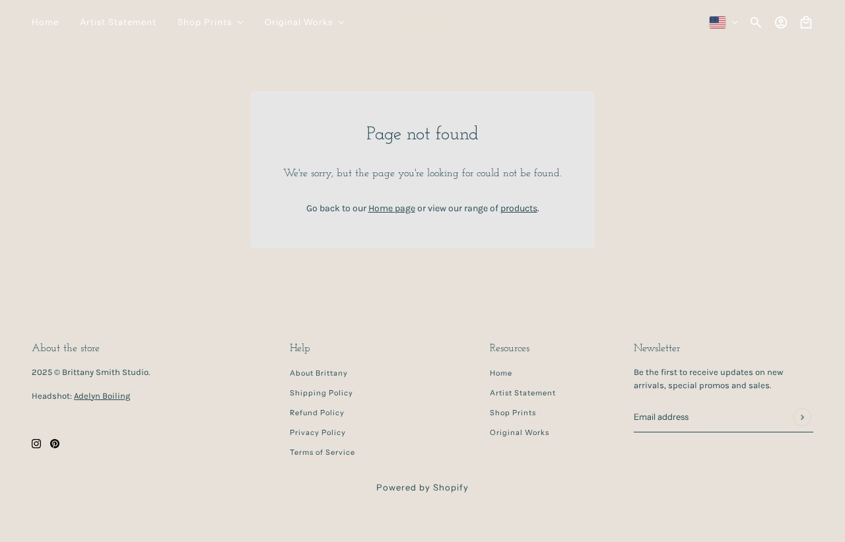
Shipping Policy (321, 392)
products (518, 208)
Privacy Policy (318, 432)
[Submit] (802, 417)
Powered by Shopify (422, 487)
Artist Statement (523, 392)
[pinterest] (55, 443)
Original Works (519, 432)
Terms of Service (322, 452)
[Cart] (806, 22)
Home (501, 373)
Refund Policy (317, 412)
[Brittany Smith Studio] (422, 22)
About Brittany (319, 373)
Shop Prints (513, 412)
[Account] (781, 22)
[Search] (756, 22)
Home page (391, 208)
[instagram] (36, 443)
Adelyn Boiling (102, 396)
